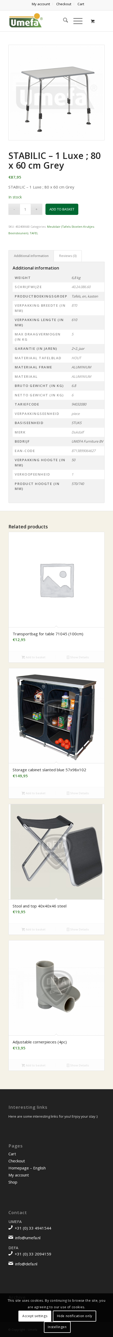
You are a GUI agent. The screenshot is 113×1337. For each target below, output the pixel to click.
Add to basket (61, 209)
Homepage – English (27, 1167)
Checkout (16, 1160)
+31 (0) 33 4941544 (33, 1228)
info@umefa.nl (27, 1237)
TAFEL (34, 233)
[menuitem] (41, 4)
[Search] (63, 20)
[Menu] (75, 20)
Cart (12, 1153)
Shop (12, 1182)
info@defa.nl (26, 1263)
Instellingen (57, 1327)
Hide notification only (74, 1316)
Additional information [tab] (31, 256)
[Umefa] (46, 20)
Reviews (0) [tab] (67, 256)
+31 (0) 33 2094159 (33, 1253)
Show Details (79, 657)
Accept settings (34, 1316)
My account (18, 1175)
